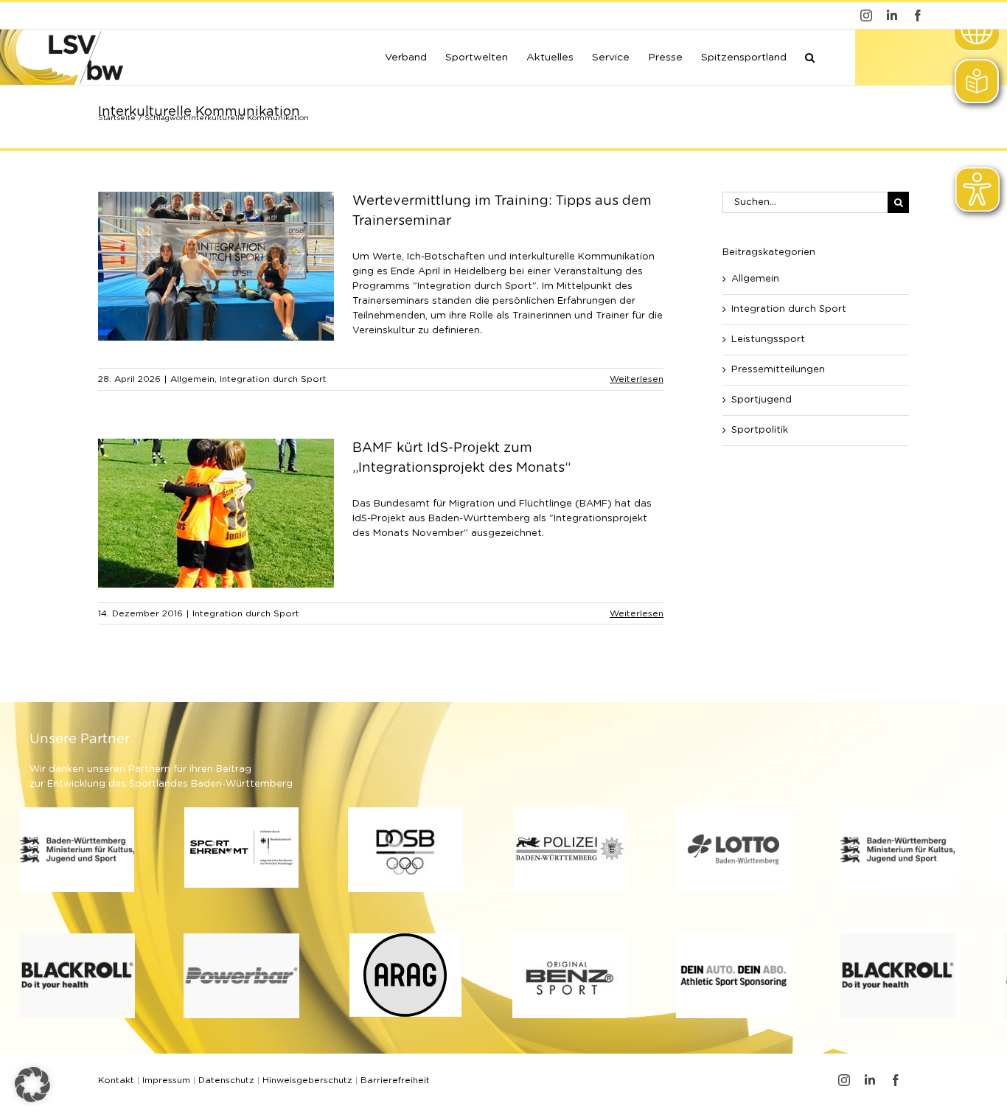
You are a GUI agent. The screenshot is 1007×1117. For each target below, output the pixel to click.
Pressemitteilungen (778, 370)
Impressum (166, 1080)
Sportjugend (761, 400)
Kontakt (116, 1080)
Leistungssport (768, 339)
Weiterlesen (636, 379)
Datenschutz (226, 1080)
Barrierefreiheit (395, 1080)
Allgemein (192, 379)
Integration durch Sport (273, 379)
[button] (810, 56)
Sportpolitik (759, 430)
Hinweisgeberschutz (307, 1080)
